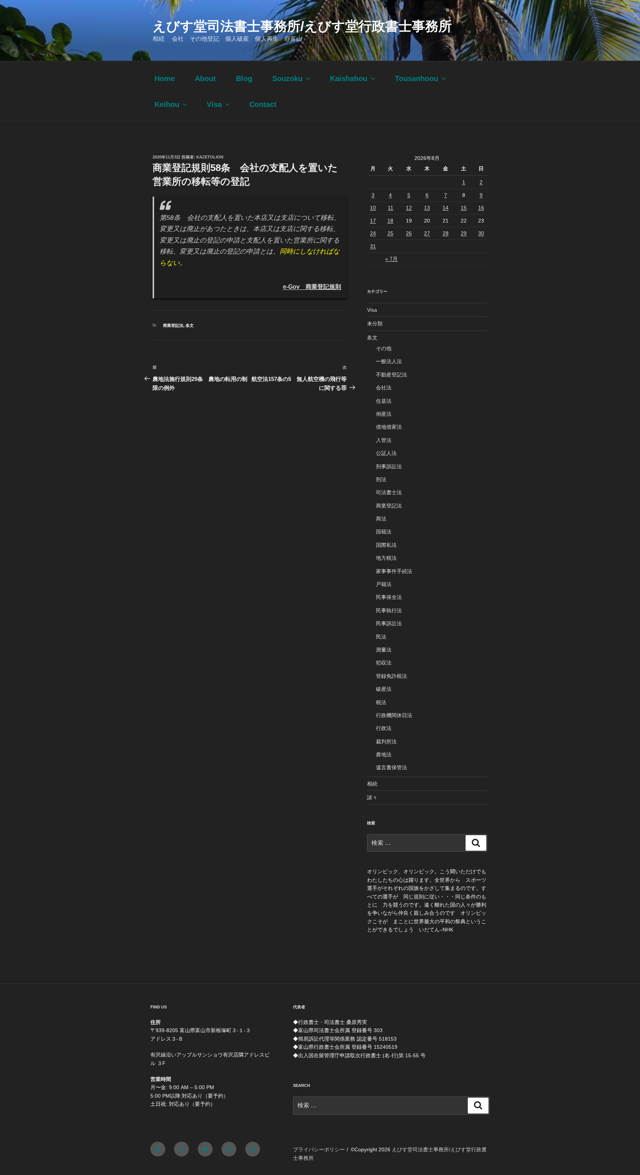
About (205, 78)
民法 (381, 637)
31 (373, 246)
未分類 (375, 324)
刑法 (381, 479)
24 (373, 233)
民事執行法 (389, 610)
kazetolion (209, 157)
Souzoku (287, 78)
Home (164, 78)
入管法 (383, 440)
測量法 (383, 650)
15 (464, 208)
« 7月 (391, 259)
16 (481, 208)
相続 (372, 784)
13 (427, 208)
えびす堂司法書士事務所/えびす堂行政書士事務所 (302, 26)
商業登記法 (173, 325)
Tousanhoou (416, 78)
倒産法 (383, 414)
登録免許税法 (391, 676)
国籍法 (383, 532)
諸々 (372, 797)
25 (390, 233)
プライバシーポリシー (319, 1149)
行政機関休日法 (394, 715)
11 (390, 208)
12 (409, 208)
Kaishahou (348, 78)
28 (446, 233)
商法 (381, 519)
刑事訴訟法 (389, 466)
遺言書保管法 (391, 767)
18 (390, 221)
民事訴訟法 (389, 623)
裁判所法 (386, 741)
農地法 (383, 754)
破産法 (383, 689)
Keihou (166, 104)
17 (373, 221)
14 (446, 208)
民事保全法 (389, 597)
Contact (263, 104)
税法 (381, 702)
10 (373, 208)
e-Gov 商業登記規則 (312, 286)
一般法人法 (389, 361)
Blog (244, 78)
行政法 (383, 728)
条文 (190, 325)
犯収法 (383, 663)
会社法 (383, 388)
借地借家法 (389, 427)
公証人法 (386, 453)
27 (427, 233)
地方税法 (386, 558)
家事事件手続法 (394, 571)
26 (409, 233)
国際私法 (386, 545)
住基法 (383, 401)
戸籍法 (383, 584)
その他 (383, 348)
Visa (214, 104)
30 (481, 233)
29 (464, 233)
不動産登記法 (391, 375)
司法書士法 (389, 492)
